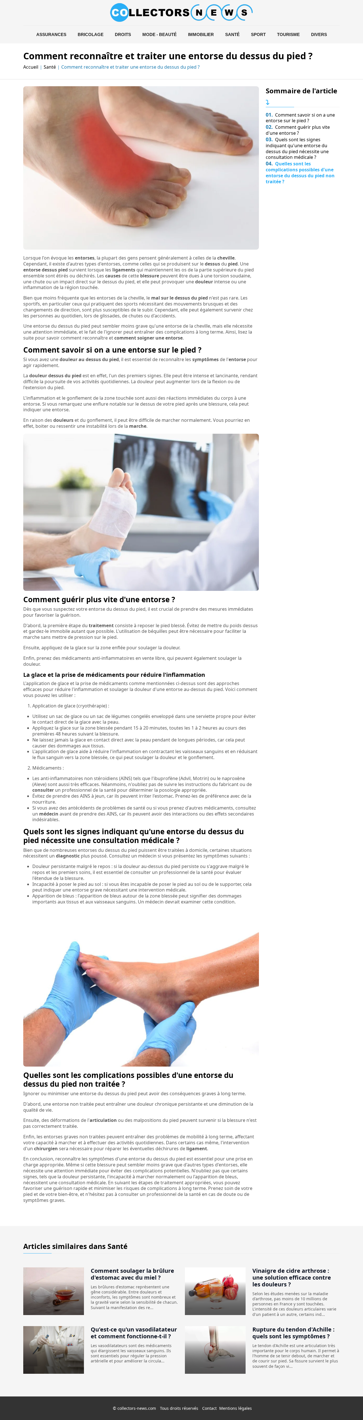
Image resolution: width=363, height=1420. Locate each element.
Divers (319, 34)
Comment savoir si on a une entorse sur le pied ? (300, 118)
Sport (258, 34)
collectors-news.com (136, 1408)
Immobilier (201, 34)
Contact (209, 1408)
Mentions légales (235, 1408)
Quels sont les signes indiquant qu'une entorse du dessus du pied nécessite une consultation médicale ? (297, 148)
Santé (232, 34)
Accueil (30, 67)
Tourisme (288, 34)
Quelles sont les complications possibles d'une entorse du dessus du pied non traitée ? (300, 172)
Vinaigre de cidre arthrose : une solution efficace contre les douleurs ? (291, 1277)
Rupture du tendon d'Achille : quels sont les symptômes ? (293, 1333)
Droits (123, 34)
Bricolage (91, 34)
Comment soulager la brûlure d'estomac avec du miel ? (132, 1274)
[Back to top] (347, 1404)
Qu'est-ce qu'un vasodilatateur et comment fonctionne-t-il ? (134, 1333)
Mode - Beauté (159, 34)
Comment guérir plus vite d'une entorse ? (298, 130)
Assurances (51, 34)
